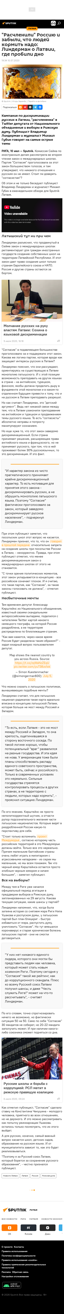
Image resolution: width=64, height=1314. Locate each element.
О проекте (7, 1246)
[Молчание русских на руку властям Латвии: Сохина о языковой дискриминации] (32, 301)
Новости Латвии (10, 1175)
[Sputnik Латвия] (10, 24)
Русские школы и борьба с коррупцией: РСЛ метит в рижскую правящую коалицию (28, 1087)
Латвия (25, 1175)
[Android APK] (11, 1285)
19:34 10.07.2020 (11, 60)
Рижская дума (48, 1175)
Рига (23, 1218)
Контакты (19, 1246)
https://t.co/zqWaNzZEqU (32, 663)
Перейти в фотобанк (37, 101)
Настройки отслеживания (15, 1276)
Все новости (9, 1218)
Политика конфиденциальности (18, 1255)
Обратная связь (20, 1272)
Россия (35, 1175)
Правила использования (14, 1251)
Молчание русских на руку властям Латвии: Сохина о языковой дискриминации (26, 330)
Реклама (6, 1272)
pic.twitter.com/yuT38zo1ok (32, 666)
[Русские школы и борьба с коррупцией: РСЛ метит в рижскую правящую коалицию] (32, 1058)
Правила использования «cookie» (19, 1260)
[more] (58, 340)
